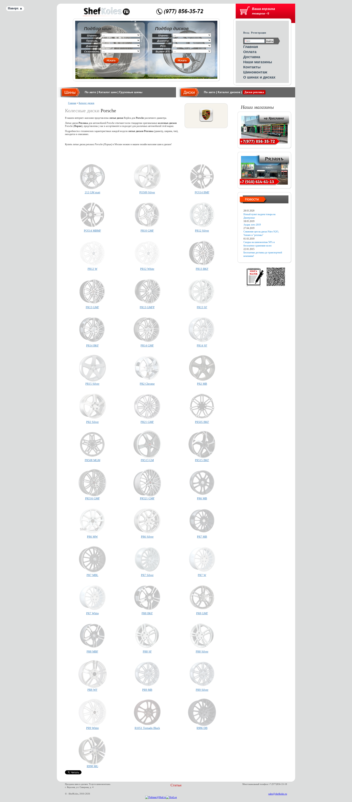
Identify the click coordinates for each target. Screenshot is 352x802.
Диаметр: (92, 46)
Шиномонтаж (255, 72)
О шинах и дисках (259, 77)
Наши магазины (257, 61)
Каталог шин (108, 92)
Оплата (249, 51)
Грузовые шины (130, 92)
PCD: (163, 46)
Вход (246, 32)
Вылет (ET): (163, 51)
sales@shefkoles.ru (277, 793)
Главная (250, 46)
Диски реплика (254, 92)
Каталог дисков (229, 92)
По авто (90, 92)
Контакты (252, 67)
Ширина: (92, 35)
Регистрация (258, 32)
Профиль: (92, 40)
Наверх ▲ (15, 8)
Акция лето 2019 (252, 224)
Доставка (251, 56)
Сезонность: (92, 51)
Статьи (176, 785)
